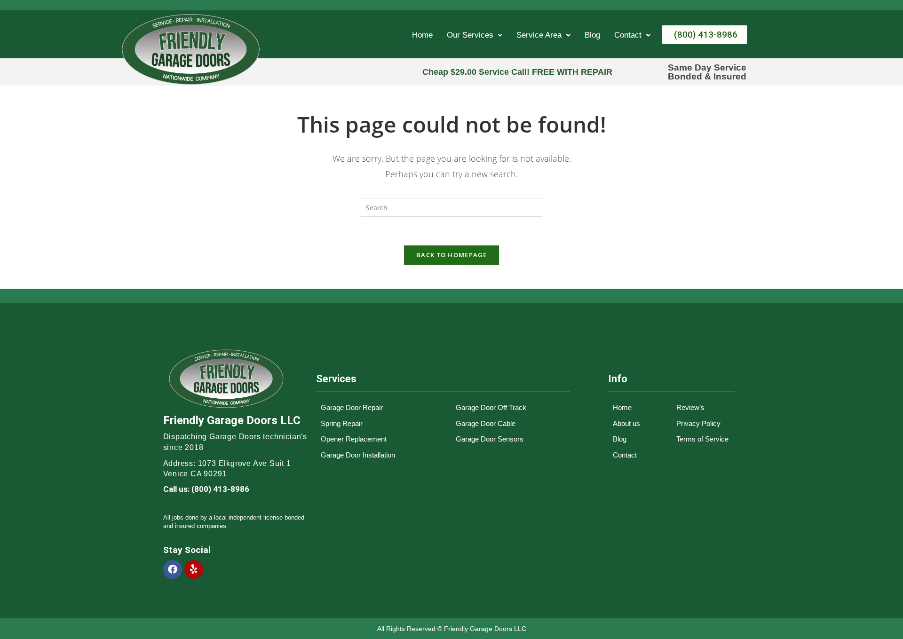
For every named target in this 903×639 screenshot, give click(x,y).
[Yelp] (193, 569)
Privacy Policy (698, 423)
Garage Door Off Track (491, 407)
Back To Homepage (451, 255)
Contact (628, 35)
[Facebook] (172, 569)
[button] (474, 35)
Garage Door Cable (485, 423)
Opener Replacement (354, 439)
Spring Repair (342, 423)
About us (626, 423)
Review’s (690, 407)
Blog (592, 35)
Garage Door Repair (352, 407)
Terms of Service (702, 439)
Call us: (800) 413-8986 (206, 489)
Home (422, 35)
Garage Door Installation (358, 455)
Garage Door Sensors (489, 439)
